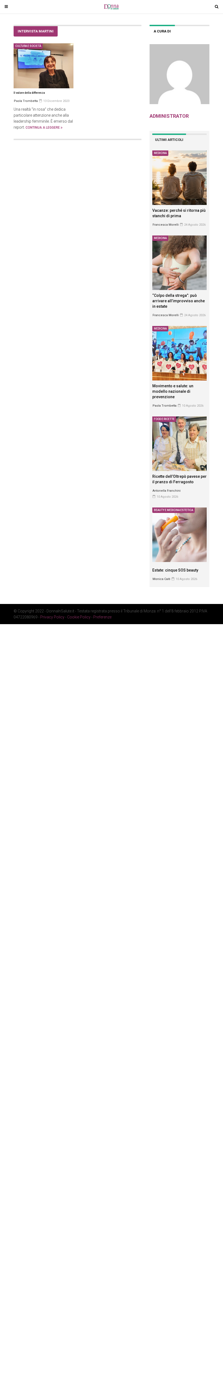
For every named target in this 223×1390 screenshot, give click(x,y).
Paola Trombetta (164, 405)
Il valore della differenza (29, 92)
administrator (169, 116)
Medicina (160, 153)
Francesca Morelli (166, 224)
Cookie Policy (79, 617)
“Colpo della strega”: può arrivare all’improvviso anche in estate (178, 301)
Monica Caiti (161, 579)
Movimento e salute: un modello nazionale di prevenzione (172, 391)
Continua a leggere (43, 127)
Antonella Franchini (167, 490)
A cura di (162, 31)
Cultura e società (28, 45)
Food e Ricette (164, 419)
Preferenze (102, 617)
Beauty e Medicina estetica (173, 510)
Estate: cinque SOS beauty (175, 570)
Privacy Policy (52, 617)
